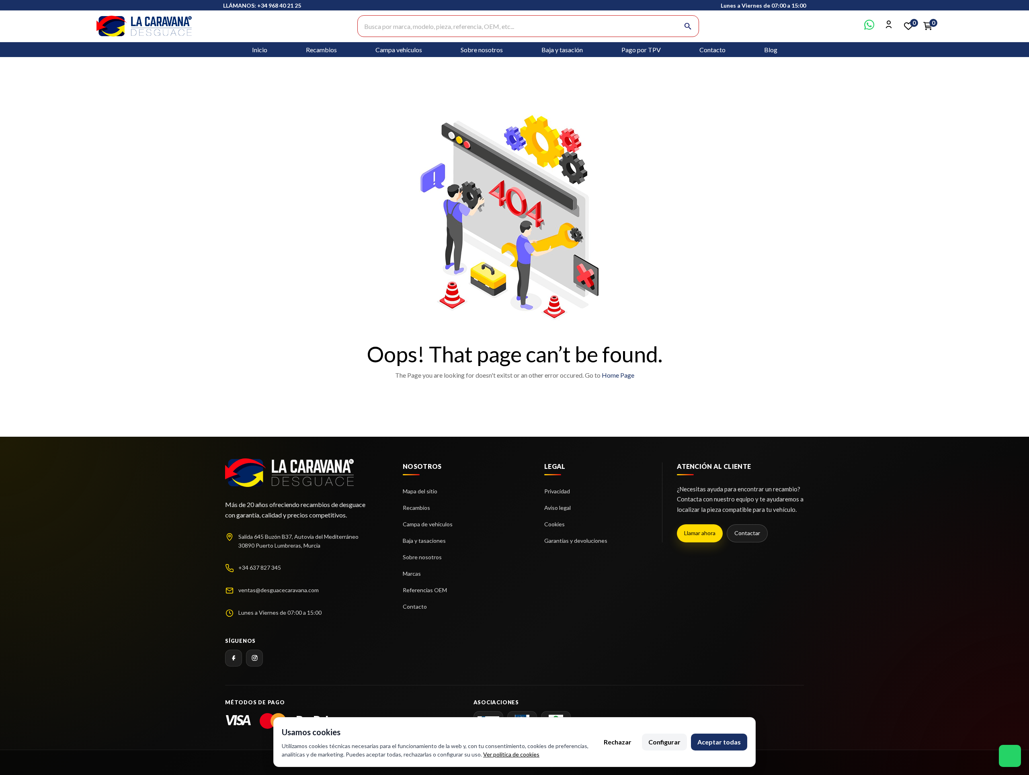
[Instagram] (254, 658)
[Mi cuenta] (889, 27)
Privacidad (557, 491)
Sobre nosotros (482, 49)
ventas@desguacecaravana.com (278, 590)
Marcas (412, 573)
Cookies (554, 524)
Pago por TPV (641, 49)
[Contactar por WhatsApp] (869, 27)
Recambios (321, 49)
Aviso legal (557, 507)
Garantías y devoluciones (575, 540)
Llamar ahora (699, 533)
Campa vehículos (398, 49)
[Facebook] (233, 658)
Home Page (618, 375)
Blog (770, 49)
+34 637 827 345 (259, 567)
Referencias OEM (425, 590)
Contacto (712, 49)
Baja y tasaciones (424, 540)
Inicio (259, 49)
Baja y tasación (562, 49)
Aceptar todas (719, 742)
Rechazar (617, 742)
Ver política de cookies (511, 754)
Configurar (664, 742)
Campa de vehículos (428, 524)
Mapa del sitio (420, 491)
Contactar (747, 533)
